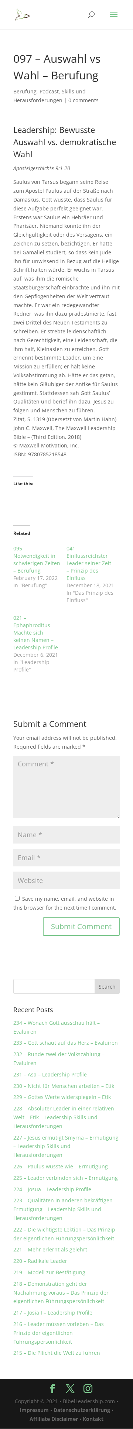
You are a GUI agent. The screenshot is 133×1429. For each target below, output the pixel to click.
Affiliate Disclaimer (54, 1418)
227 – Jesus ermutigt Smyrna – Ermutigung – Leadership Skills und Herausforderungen (66, 1146)
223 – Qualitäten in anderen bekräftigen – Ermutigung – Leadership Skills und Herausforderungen (65, 1209)
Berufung (25, 91)
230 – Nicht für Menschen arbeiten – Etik (63, 1085)
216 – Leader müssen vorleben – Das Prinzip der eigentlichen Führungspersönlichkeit (58, 1332)
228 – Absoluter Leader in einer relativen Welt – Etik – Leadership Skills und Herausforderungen (63, 1117)
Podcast (49, 91)
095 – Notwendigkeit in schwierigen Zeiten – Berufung (36, 559)
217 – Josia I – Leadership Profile (52, 1312)
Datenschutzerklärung (82, 1409)
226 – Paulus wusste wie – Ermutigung (60, 1166)
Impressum (34, 1409)
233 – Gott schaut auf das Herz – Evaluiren (65, 1042)
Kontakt (93, 1418)
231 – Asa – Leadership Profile (50, 1074)
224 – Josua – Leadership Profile (52, 1189)
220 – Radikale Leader (40, 1260)
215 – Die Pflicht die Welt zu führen (56, 1352)
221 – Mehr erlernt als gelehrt (50, 1249)
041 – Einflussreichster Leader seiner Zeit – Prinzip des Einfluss (88, 563)
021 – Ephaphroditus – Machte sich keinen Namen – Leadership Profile (35, 632)
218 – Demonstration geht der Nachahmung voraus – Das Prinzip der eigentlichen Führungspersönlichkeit (61, 1292)
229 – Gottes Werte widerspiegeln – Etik (62, 1096)
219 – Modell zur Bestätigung (49, 1272)
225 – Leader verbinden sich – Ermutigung (65, 1177)
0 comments (83, 100)
